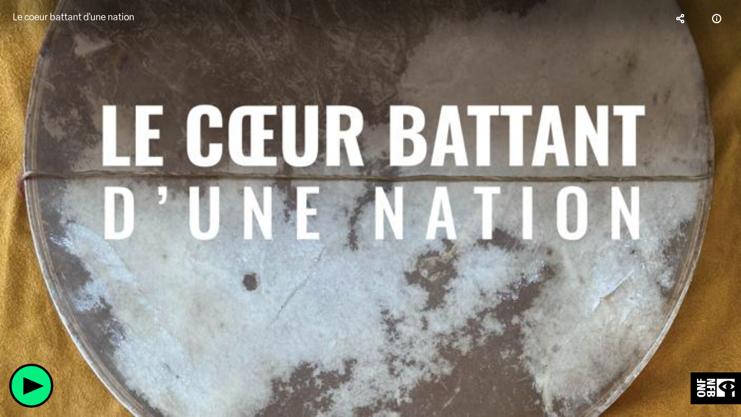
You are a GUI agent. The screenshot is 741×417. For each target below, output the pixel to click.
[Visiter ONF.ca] (716, 388)
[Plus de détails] (716, 18)
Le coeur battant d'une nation (73, 17)
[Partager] (680, 18)
